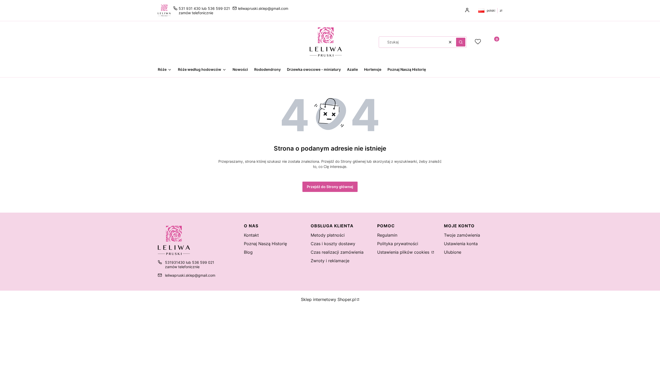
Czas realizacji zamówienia (337, 252)
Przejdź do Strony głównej (330, 186)
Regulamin (387, 235)
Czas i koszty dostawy (333, 243)
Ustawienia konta (461, 243)
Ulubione (452, 252)
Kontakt (251, 235)
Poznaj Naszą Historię (265, 243)
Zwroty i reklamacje (330, 260)
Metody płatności (328, 235)
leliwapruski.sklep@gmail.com (263, 8)
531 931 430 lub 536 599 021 (204, 8)
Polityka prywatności (397, 243)
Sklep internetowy (328, 299)
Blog (248, 252)
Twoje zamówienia (462, 235)
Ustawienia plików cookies (404, 252)
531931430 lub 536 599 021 (189, 262)
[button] (460, 42)
